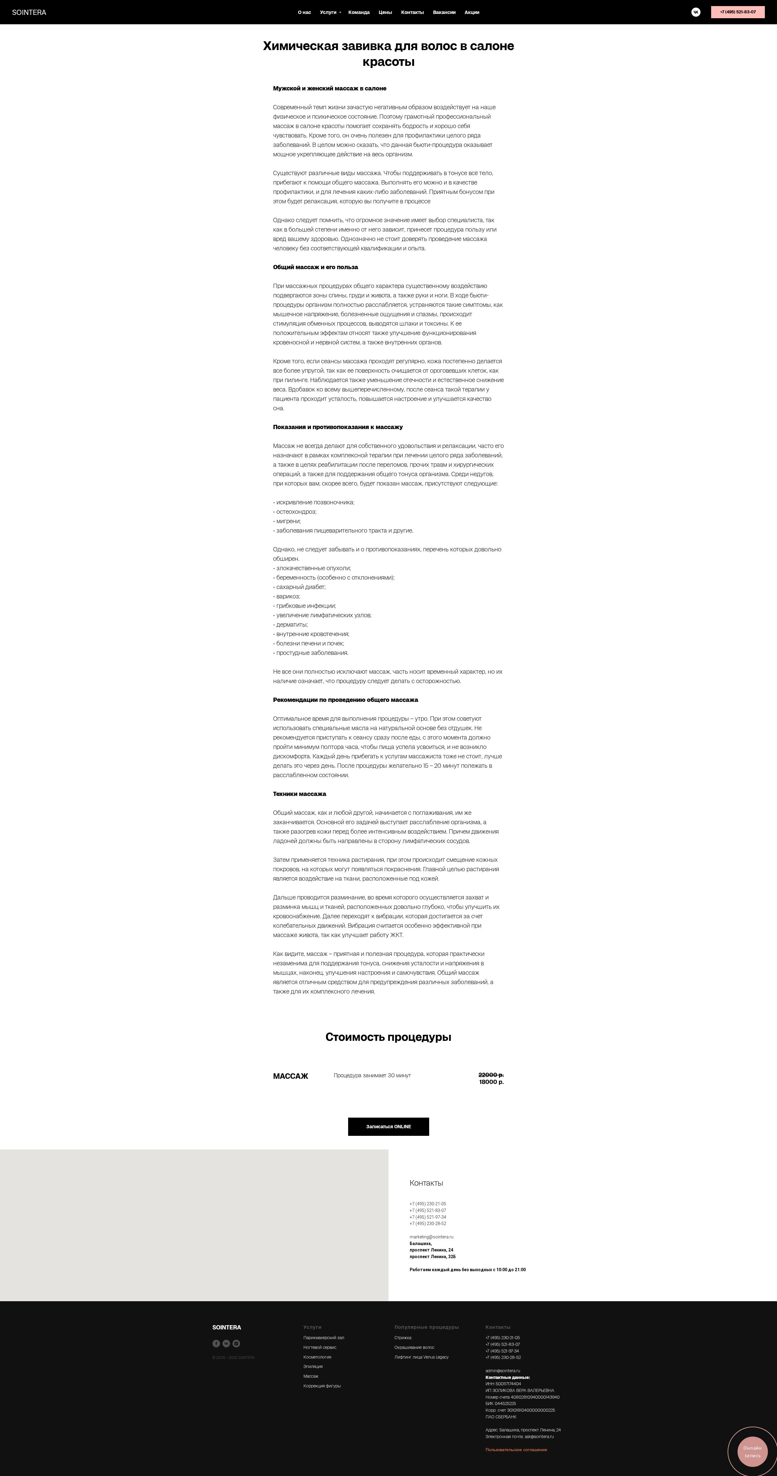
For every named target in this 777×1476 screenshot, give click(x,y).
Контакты (412, 12)
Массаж (311, 1376)
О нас (304, 12)
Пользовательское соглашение (516, 1449)
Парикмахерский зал (324, 1337)
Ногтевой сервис (320, 1347)
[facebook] (216, 1343)
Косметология (317, 1357)
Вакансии (444, 12)
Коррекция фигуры (322, 1385)
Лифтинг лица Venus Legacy (422, 1357)
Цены (385, 12)
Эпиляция (313, 1366)
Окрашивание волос (414, 1347)
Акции (472, 12)
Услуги (329, 12)
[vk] (696, 12)
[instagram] (236, 1343)
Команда (359, 12)
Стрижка (403, 1337)
